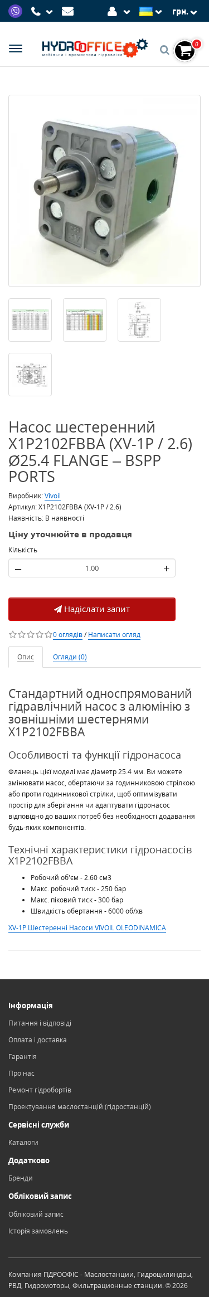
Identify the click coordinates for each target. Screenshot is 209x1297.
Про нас (21, 1073)
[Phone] (43, 12)
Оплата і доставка (37, 1040)
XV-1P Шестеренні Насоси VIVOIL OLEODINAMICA (87, 927)
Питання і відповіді (39, 1023)
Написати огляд (114, 634)
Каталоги (23, 1142)
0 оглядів (67, 634)
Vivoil (53, 496)
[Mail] (69, 10)
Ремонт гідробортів (39, 1090)
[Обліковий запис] (121, 10)
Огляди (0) (70, 657)
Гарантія (22, 1056)
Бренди (20, 1178)
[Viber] (16, 10)
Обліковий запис (36, 1214)
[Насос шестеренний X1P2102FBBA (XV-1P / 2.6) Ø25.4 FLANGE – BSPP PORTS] (104, 191)
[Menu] (16, 49)
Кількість (22, 550)
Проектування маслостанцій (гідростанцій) (79, 1106)
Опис (25, 657)
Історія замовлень (38, 1231)
